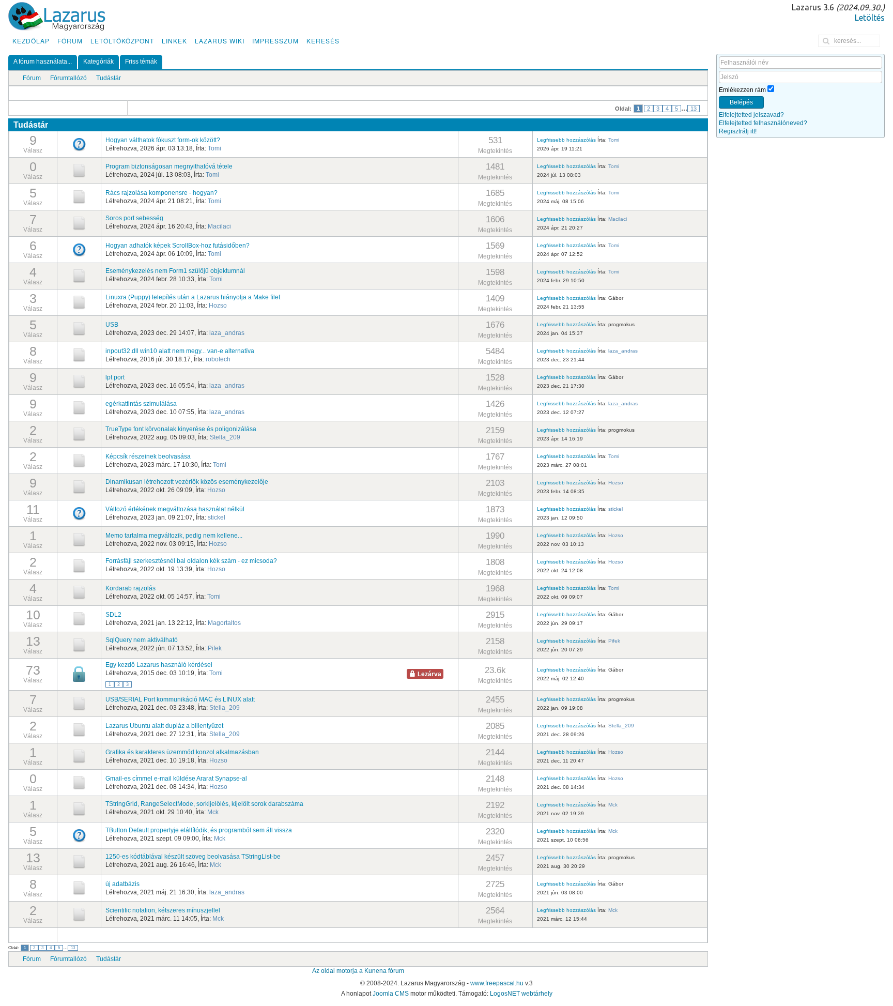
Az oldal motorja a (337, 970)
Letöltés (870, 17)
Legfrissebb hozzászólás (566, 140)
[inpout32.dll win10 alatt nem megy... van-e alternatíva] (79, 354)
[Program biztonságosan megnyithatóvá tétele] (79, 170)
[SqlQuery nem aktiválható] (79, 644)
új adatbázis (122, 884)
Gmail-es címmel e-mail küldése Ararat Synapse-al (176, 778)
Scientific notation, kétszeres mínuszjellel (162, 910)
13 (693, 108)
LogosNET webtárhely (521, 993)
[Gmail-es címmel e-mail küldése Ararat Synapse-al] (79, 782)
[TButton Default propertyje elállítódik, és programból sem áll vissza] (79, 835)
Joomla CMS (391, 993)
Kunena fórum (384, 970)
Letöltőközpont (122, 40)
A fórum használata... (42, 61)
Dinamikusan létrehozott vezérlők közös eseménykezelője (186, 481)
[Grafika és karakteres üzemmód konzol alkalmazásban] (79, 755)
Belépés (741, 102)
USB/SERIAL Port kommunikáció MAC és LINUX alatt (180, 699)
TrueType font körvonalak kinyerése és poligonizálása (180, 429)
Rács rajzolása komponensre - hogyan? (161, 192)
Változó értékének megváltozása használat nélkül (174, 509)
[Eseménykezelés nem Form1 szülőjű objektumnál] (79, 275)
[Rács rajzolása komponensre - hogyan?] (79, 196)
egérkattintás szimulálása (141, 403)
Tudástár (108, 78)
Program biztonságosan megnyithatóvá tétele (169, 166)
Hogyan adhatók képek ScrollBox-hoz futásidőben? (177, 245)
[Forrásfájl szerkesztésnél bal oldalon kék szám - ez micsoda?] (79, 565)
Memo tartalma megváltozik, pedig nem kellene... (173, 535)
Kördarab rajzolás (130, 588)
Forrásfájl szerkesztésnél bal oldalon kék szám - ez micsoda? (191, 561)
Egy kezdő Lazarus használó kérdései (158, 664)
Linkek (174, 40)
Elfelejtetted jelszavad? (751, 114)
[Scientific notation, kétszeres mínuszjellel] (79, 914)
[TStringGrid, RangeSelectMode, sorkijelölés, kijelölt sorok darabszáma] (79, 808)
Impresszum (275, 40)
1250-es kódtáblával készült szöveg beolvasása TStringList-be (193, 856)
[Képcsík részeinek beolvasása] (79, 460)
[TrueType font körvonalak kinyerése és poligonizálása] (79, 433)
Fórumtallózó (68, 78)
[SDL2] (79, 618)
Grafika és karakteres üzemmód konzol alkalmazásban (182, 752)
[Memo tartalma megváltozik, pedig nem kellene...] (79, 539)
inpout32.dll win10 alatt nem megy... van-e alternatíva (179, 351)
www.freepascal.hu (497, 983)
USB (111, 324)
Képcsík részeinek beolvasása (148, 456)
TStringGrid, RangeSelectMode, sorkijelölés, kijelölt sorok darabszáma (204, 803)
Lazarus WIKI (219, 40)
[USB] (79, 328)
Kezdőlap (31, 40)
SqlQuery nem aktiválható (141, 640)
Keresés (323, 40)
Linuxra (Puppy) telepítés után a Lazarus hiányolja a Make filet (192, 297)
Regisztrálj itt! (738, 131)
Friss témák (141, 61)
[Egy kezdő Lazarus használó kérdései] (79, 674)
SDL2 (113, 614)
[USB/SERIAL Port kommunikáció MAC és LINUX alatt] (79, 703)
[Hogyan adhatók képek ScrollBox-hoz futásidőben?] (79, 249)
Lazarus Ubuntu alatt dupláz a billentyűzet (164, 725)
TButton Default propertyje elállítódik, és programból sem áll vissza (198, 830)
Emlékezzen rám (742, 90)
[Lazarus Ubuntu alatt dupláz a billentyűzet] (79, 729)
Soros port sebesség (134, 218)
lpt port (115, 377)
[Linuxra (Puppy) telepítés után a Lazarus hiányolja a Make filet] (79, 302)
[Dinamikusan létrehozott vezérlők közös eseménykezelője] (79, 486)
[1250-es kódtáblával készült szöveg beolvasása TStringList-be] (79, 861)
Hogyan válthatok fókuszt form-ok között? (162, 140)
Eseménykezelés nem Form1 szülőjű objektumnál (175, 271)
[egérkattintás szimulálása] (79, 407)
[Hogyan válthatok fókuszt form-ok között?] (79, 143)
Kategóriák (98, 61)
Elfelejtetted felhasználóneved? (763, 123)
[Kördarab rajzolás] (79, 592)
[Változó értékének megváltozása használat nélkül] (79, 512)
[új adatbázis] (79, 887)
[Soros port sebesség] (79, 222)
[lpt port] (79, 381)
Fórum (70, 40)
